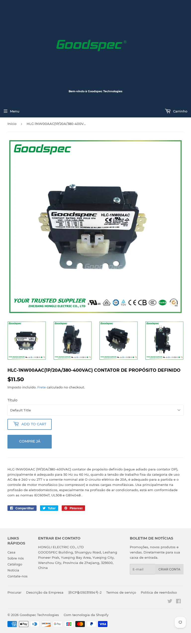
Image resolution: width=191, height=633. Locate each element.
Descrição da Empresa (44, 592)
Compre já (29, 441)
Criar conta (169, 569)
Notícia (13, 570)
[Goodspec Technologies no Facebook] (178, 602)
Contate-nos (17, 576)
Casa (11, 552)
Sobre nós (15, 558)
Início (11, 124)
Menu (14, 111)
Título (12, 400)
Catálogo (14, 564)
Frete (41, 387)
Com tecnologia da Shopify (86, 615)
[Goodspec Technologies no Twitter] (169, 602)
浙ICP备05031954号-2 (84, 592)
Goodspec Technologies (39, 615)
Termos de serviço (121, 592)
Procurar (14, 592)
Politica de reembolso (159, 592)
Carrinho (179, 111)
